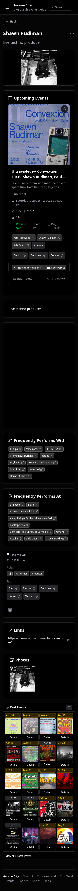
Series (36, 881)
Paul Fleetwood (21, 237)
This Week (67, 876)
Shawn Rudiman (47, 237)
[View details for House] (18, 596)
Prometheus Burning (21, 455)
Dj (9, 573)
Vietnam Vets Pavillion (22, 511)
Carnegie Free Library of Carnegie (29, 531)
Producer (37, 573)
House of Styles (18, 476)
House (12, 596)
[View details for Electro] (24, 255)
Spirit (31, 504)
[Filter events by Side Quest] (28, 245)
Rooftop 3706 (17, 525)
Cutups (14, 449)
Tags (48, 881)
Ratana (45, 455)
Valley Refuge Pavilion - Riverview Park (31, 518)
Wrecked (35, 469)
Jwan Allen (15, 469)
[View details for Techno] (61, 255)
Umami (60, 531)
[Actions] (72, 33)
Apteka (14, 538)
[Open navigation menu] (7, 7)
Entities (23, 881)
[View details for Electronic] (44, 255)
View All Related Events (18, 856)
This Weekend (46, 876)
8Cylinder (15, 462)
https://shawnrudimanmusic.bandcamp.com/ (36, 640)
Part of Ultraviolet (56, 278)
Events (10, 881)
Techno (55, 255)
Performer (21, 573)
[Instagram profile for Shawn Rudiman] (10, 610)
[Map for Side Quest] (34, 211)
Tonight (28, 876)
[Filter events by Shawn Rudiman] (59, 237)
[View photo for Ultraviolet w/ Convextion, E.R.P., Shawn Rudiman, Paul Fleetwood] (39, 134)
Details (13, 737)
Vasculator (32, 449)
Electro (17, 255)
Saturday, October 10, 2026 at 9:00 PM (39, 202)
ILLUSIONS (52, 449)
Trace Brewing (55, 538)
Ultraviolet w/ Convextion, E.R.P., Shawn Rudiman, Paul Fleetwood (37, 177)
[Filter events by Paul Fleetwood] (33, 237)
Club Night (19, 194)
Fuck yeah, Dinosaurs (41, 462)
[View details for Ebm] (16, 588)
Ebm (10, 588)
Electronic (35, 255)
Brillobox (15, 504)
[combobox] (60, 7)
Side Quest (23, 211)
